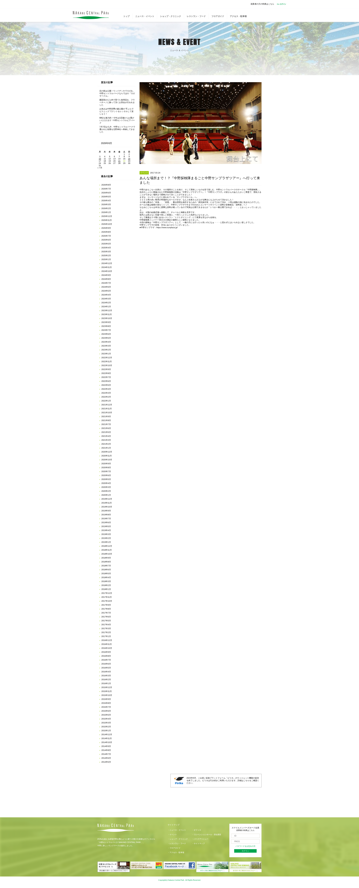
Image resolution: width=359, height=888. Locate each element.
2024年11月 (106, 267)
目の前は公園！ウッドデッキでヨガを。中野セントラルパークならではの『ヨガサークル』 (117, 93)
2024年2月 (106, 302)
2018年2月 (106, 585)
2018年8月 (106, 562)
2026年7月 (106, 189)
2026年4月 (106, 200)
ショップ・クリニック (170, 16)
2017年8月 (106, 609)
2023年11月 (106, 314)
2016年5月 (106, 668)
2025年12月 (106, 216)
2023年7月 (106, 330)
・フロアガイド (174, 848)
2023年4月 (106, 342)
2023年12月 (106, 310)
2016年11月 (106, 644)
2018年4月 (106, 577)
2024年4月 (106, 295)
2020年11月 (106, 456)
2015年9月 (106, 699)
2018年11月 (106, 550)
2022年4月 (106, 389)
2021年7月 (106, 424)
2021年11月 (106, 408)
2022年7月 (106, 377)
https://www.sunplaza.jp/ (167, 227)
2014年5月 (106, 762)
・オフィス (196, 830)
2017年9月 (106, 605)
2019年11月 (106, 503)
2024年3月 (106, 299)
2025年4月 (106, 248)
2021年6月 (106, 428)
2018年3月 (106, 581)
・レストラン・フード (177, 844)
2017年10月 (106, 601)
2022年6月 (106, 381)
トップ (126, 16)
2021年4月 (106, 436)
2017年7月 (106, 613)
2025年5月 (106, 244)
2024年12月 (106, 263)
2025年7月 (106, 236)
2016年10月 (106, 648)
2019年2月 (106, 538)
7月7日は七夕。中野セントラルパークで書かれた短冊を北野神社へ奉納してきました (117, 129)
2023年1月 (106, 354)
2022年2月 (106, 397)
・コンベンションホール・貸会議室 (206, 835)
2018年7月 (106, 566)
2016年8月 (106, 656)
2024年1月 (106, 306)
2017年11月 (106, 597)
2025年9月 (106, 228)
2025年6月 (106, 240)
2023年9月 (106, 322)
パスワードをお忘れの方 (245, 846)
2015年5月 (106, 715)
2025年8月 (106, 232)
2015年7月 (106, 707)
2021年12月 (106, 405)
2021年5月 (106, 432)
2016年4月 (106, 672)
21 (119, 161)
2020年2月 (106, 491)
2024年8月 (106, 279)
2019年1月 (106, 542)
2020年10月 (106, 460)
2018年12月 (106, 546)
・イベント (172, 835)
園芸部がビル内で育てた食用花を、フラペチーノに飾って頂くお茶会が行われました (117, 102)
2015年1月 (106, 730)
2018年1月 (106, 589)
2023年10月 (106, 318)
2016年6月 (106, 664)
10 (100, 159)
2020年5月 (106, 479)
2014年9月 (106, 746)
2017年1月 (106, 636)
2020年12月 (106, 452)
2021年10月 (106, 412)
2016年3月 (106, 675)
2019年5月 (106, 526)
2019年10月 (106, 507)
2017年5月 (106, 620)
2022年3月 (106, 393)
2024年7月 (106, 283)
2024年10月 (106, 271)
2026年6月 (106, 193)
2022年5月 (106, 385)
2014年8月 (106, 750)
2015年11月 (106, 691)
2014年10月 (106, 742)
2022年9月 (106, 369)
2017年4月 (106, 624)
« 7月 (99, 168)
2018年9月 (106, 558)
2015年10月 (106, 695)
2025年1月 (106, 259)
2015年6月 (106, 711)
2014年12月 (106, 734)
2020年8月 (106, 467)
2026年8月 (106, 185)
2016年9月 (106, 652)
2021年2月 (106, 444)
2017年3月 (106, 628)
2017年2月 (106, 632)
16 (129, 159)
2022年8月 (106, 373)
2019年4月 (106, 530)
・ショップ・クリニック (178, 839)
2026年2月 (106, 208)
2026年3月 (106, 204)
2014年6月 (106, 758)
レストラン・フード (196, 16)
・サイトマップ (198, 844)
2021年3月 (106, 440)
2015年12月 (106, 687)
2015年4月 (106, 719)
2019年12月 (106, 499)
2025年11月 (106, 220)
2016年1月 (106, 683)
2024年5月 (106, 291)
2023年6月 (106, 334)
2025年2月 (106, 255)
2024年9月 (106, 275)
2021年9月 (106, 416)
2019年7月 (106, 518)
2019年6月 (106, 522)
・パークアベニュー (200, 839)
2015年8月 (106, 703)
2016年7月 (106, 660)
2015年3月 (106, 723)
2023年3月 (106, 346)
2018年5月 (106, 573)
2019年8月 (106, 514)
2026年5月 (106, 196)
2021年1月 (106, 448)
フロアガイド (217, 16)
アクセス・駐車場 (238, 16)
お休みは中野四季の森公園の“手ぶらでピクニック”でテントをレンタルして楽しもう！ (116, 111)
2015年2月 (106, 726)
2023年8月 (106, 326)
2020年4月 (106, 483)
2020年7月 (106, 471)
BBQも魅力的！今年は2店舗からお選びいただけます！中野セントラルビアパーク (117, 120)
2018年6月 (106, 569)
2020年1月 (106, 495)
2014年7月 (106, 754)
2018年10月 (106, 554)
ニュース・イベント (144, 16)
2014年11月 (106, 738)
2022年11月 (106, 361)
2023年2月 (106, 350)
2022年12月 (106, 357)
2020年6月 (106, 475)
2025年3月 (106, 251)
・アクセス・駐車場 (176, 853)
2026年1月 (106, 212)
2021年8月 (106, 420)
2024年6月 (106, 287)
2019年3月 (106, 534)
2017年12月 (106, 593)
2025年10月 (106, 224)
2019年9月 (106, 511)
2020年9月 (106, 463)
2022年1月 (106, 401)
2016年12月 (106, 640)
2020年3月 (106, 487)
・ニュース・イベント (177, 830)
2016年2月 (106, 679)
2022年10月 (106, 365)
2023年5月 (106, 338)
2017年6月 (106, 617)
